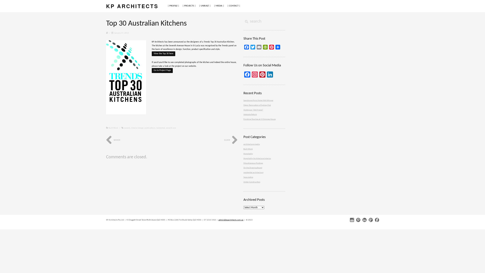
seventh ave (171, 128)
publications (150, 128)
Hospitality (248, 154)
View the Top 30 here (163, 54)
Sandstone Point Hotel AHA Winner (258, 101)
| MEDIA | (219, 6)
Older (227, 140)
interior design (137, 128)
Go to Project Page (162, 70)
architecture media (251, 144)
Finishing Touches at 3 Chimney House (259, 119)
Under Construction (251, 182)
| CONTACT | (233, 6)
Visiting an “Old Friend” (253, 110)
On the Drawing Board (252, 168)
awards (127, 128)
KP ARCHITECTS (132, 6)
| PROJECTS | (189, 6)
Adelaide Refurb (250, 115)
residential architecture (253, 173)
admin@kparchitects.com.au (230, 220)
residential (160, 128)
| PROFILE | (173, 6)
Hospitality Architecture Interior (257, 159)
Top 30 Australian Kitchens (146, 23)
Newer (116, 140)
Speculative (248, 177)
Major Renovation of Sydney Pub (257, 105)
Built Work (113, 128)
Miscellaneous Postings (253, 163)
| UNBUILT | (205, 6)
